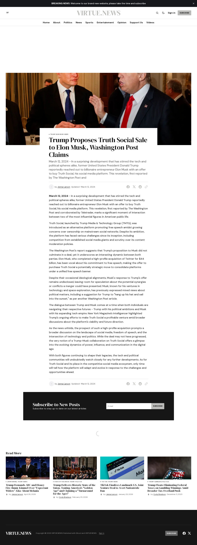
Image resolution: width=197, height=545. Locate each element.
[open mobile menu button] (7, 13)
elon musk (60, 134)
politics (78, 481)
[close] (193, 3)
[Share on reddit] (140, 187)
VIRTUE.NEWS (90, 533)
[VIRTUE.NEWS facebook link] (184, 533)
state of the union (61, 481)
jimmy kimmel (12, 481)
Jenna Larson (64, 187)
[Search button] (157, 13)
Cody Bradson (65, 497)
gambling (158, 481)
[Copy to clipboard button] (145, 187)
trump (52, 134)
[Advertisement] (98, 51)
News (66, 134)
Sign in (171, 12)
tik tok (104, 481)
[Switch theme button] (163, 13)
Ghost (78, 533)
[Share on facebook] (128, 187)
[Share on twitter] (134, 187)
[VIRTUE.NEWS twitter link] (189, 533)
